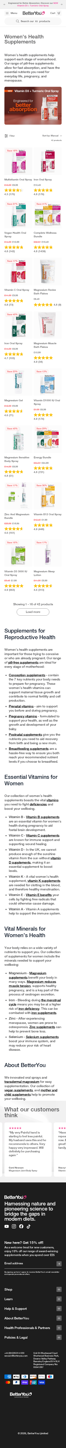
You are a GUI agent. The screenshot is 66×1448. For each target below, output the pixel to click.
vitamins (52, 800)
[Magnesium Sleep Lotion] (48, 553)
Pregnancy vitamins (23, 716)
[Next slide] (61, 4)
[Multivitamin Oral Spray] (18, 161)
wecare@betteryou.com (15, 1356)
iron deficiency (29, 1009)
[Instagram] (14, 1226)
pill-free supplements (23, 662)
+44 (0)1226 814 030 (14, 1353)
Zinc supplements (42, 1027)
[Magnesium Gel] (18, 382)
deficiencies (38, 804)
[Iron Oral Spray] (48, 161)
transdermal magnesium (21, 1082)
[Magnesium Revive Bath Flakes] (48, 271)
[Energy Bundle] (48, 439)
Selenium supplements (42, 1037)
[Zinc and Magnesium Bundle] (18, 496)
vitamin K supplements (43, 881)
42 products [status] (56, 140)
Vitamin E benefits (39, 895)
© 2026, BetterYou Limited (33, 1433)
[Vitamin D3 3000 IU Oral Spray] (18, 553)
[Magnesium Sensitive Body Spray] (18, 439)
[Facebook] (21, 1226)
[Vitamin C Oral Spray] (18, 271)
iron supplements (43, 1013)
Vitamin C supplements (42, 835)
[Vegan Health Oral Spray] (18, 214)
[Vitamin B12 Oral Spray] (48, 496)
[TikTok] (28, 1226)
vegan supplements (18, 1090)
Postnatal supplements (25, 734)
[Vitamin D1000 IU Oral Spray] (48, 382)
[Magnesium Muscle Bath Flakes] (48, 325)
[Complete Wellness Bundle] (48, 214)
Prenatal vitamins (21, 706)
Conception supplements (27, 675)
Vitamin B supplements (42, 817)
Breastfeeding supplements (29, 749)
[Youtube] (6, 1226)
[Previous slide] (4, 4)
